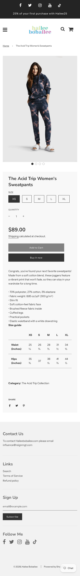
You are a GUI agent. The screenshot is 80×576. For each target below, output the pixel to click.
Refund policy (11, 480)
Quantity (13, 209)
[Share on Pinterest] (24, 405)
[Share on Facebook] (10, 405)
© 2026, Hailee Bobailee (25, 566)
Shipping (13, 236)
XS (14, 199)
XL (64, 199)
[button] (32, 164)
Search (7, 471)
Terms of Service (13, 475)
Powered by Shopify (54, 566)
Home (6, 45)
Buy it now (36, 257)
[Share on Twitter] (17, 405)
